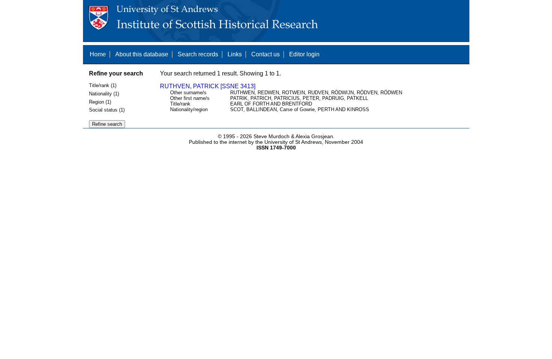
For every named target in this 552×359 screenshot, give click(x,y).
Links (235, 54)
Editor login (304, 54)
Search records (198, 54)
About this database (141, 54)
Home (98, 54)
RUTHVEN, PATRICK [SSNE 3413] (207, 86)
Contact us (265, 54)
